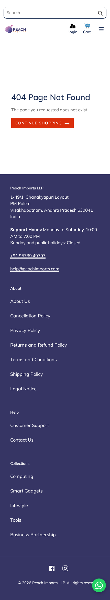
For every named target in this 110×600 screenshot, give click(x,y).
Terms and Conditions (33, 359)
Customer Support (29, 425)
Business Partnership (33, 535)
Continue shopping (38, 123)
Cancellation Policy (30, 316)
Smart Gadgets (26, 491)
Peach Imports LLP (48, 582)
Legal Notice (23, 389)
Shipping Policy (26, 374)
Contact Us (22, 440)
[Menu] (101, 29)
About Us (20, 301)
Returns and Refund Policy (38, 345)
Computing (21, 476)
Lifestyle (19, 505)
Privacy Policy (25, 330)
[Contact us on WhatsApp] (99, 585)
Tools (15, 520)
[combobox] (54, 12)
